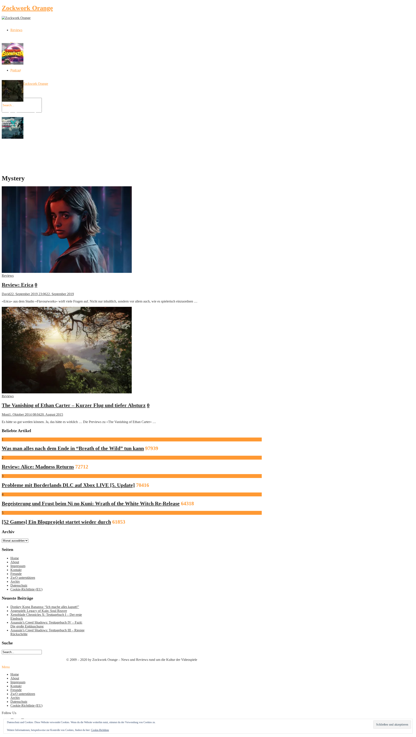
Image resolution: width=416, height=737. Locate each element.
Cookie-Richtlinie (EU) (26, 589)
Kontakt (15, 570)
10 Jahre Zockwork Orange (29, 83)
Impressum (17, 566)
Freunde (16, 574)
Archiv (15, 581)
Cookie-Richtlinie (100, 730)
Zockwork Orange (27, 7)
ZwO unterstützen (22, 577)
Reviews (16, 30)
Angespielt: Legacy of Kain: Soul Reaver (38, 611)
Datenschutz (18, 585)
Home (14, 558)
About (14, 562)
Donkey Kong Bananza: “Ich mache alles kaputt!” (44, 607)
